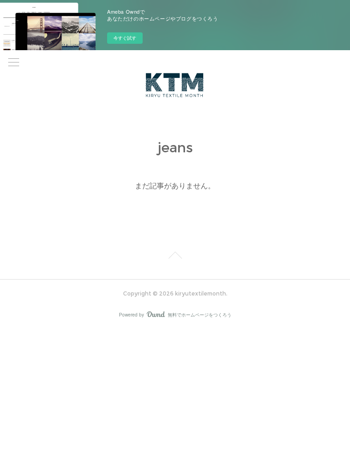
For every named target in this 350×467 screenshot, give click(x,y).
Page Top (175, 257)
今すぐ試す (124, 38)
